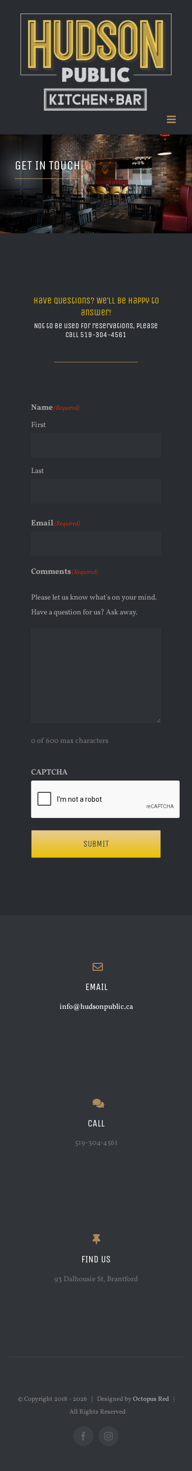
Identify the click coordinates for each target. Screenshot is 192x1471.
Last (37, 471)
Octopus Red (151, 1399)
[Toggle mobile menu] (172, 119)
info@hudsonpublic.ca (96, 1007)
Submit (96, 843)
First (38, 425)
